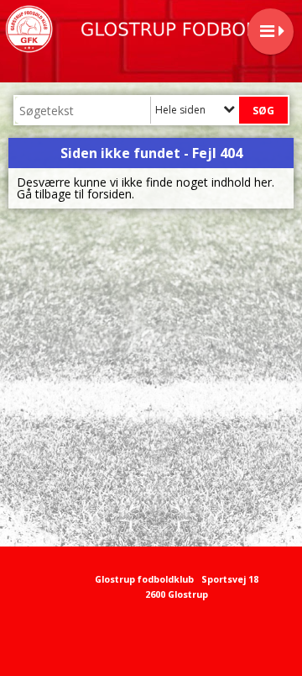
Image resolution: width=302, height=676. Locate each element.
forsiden (109, 194)
